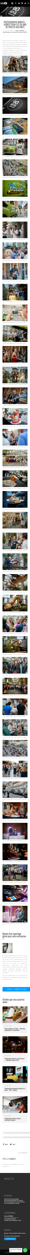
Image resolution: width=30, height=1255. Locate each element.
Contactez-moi (10, 1239)
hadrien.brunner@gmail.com (11, 1217)
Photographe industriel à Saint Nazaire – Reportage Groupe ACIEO (14, 1059)
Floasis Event (14, 46)
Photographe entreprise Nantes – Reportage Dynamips (13, 1119)
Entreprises (8, 32)
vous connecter (12, 1164)
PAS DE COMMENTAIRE (23, 1153)
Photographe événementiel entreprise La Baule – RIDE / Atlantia (15, 1089)
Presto (4, 44)
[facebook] (16, 3)
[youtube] (25, 3)
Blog (4, 32)
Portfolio (25, 32)
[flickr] (28, 3)
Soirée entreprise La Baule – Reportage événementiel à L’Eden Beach (15, 1029)
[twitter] (19, 3)
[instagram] (22, 3)
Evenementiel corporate (16, 32)
